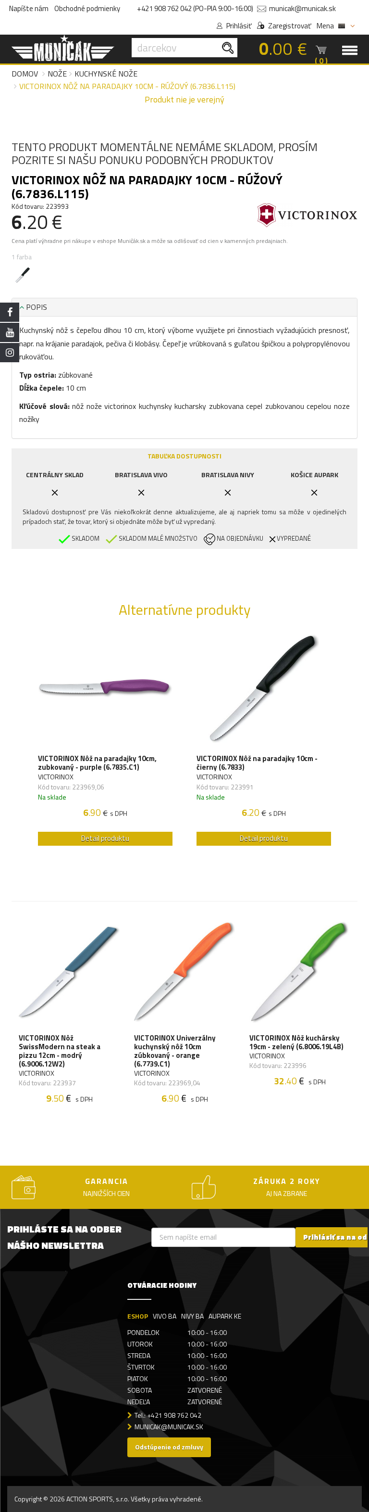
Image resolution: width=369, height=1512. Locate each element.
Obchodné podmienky (87, 8)
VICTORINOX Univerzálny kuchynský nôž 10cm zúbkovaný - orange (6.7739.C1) (175, 1051)
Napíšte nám (29, 8)
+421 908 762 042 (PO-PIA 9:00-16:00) (195, 8)
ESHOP (137, 1316)
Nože (57, 73)
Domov (25, 73)
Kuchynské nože (105, 73)
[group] (105, 742)
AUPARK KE (225, 1316)
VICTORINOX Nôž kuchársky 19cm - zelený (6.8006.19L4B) (296, 1042)
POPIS (35, 307)
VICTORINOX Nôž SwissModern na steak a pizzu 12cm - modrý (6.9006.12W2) (59, 1051)
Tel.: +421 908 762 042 (168, 1415)
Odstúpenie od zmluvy (169, 1447)
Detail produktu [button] (105, 838)
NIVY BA (192, 1316)
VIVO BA (164, 1316)
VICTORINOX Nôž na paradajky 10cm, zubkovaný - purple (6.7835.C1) (97, 763)
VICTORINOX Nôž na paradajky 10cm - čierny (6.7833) (257, 763)
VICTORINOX (56, 777)
